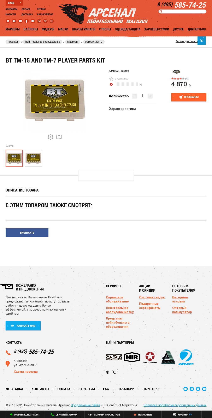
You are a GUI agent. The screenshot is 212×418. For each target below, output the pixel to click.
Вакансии (126, 389)
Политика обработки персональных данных (175, 405)
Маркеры (13, 29)
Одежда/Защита (127, 29)
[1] (172, 78)
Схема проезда (26, 371)
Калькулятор (45, 14)
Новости (11, 14)
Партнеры (151, 389)
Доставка (27, 14)
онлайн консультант (27, 414)
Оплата (26, 9)
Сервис (41, 9)
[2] (175, 78)
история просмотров (107, 414)
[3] (178, 78)
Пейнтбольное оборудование (42, 41)
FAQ (106, 389)
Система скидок (152, 297)
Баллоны (31, 29)
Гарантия (87, 389)
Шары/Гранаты (83, 29)
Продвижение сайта (85, 405)
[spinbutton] (142, 95)
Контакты (11, 9)
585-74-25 (33, 351)
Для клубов (197, 29)
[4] (180, 78)
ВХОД (11, 3)
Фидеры (48, 29)
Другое (178, 29)
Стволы (105, 29)
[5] (183, 78)
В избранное (121, 79)
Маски (63, 29)
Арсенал (13, 41)
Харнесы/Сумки (156, 29)
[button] (150, 96)
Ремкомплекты (93, 41)
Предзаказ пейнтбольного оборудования (118, 322)
